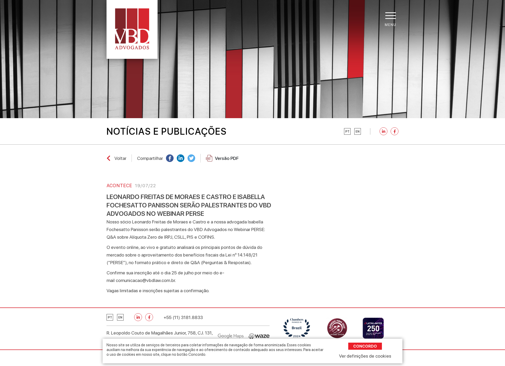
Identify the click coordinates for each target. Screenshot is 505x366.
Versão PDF (227, 158)
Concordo (365, 346)
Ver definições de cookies (365, 356)
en (358, 131)
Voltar (120, 158)
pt (347, 131)
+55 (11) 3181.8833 (183, 317)
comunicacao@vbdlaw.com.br (145, 280)
